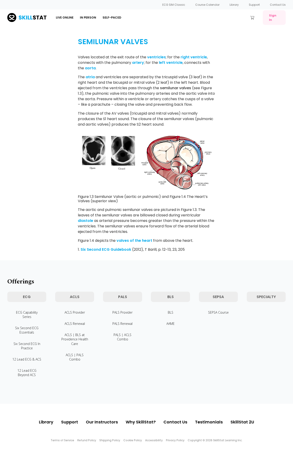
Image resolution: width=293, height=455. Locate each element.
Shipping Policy (109, 440)
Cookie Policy (132, 440)
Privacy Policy (175, 440)
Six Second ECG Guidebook (106, 249)
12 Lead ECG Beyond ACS (26, 372)
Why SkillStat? (141, 422)
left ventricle (171, 62)
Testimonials (209, 422)
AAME (170, 323)
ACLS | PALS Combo (75, 357)
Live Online (64, 17)
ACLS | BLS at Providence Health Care (74, 339)
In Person (88, 17)
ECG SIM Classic (173, 5)
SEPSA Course (218, 312)
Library (234, 5)
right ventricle (194, 57)
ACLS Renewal (75, 323)
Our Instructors (102, 422)
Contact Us (278, 5)
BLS (170, 312)
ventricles (156, 57)
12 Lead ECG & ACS (26, 359)
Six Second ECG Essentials (26, 330)
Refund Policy (86, 440)
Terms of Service (62, 440)
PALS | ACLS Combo (122, 337)
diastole (85, 220)
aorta (90, 68)
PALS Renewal (122, 323)
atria (90, 77)
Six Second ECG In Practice (27, 346)
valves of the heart (134, 240)
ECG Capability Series (27, 314)
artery (138, 62)
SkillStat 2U (242, 422)
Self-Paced (112, 17)
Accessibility (154, 440)
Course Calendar (207, 5)
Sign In (272, 17)
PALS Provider (122, 312)
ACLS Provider (75, 312)
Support (254, 5)
